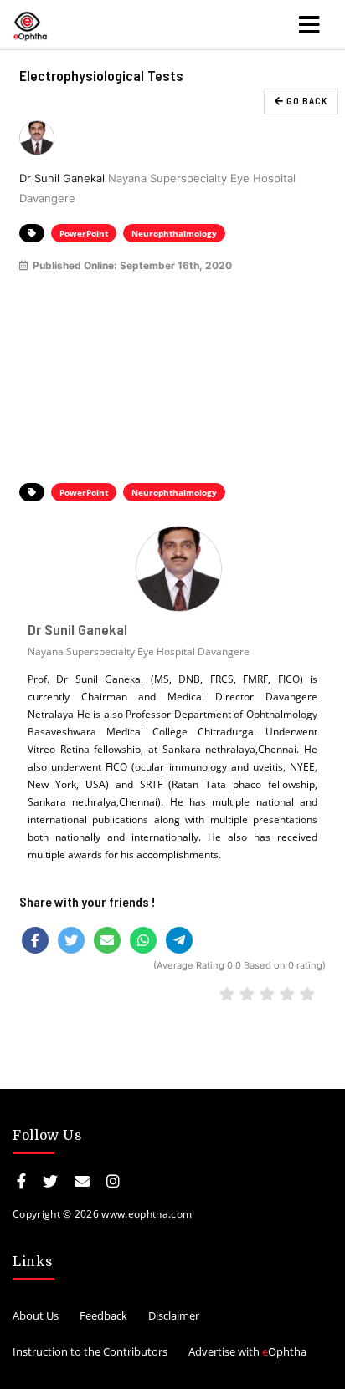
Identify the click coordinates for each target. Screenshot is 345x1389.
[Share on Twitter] (71, 940)
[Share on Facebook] (35, 940)
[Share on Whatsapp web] (143, 940)
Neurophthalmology (174, 233)
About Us (36, 1315)
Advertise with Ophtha (247, 1351)
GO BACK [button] (305, 100)
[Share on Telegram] (179, 940)
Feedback (103, 1315)
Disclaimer (173, 1315)
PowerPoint (83, 233)
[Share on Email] (107, 940)
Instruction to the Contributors (90, 1351)
